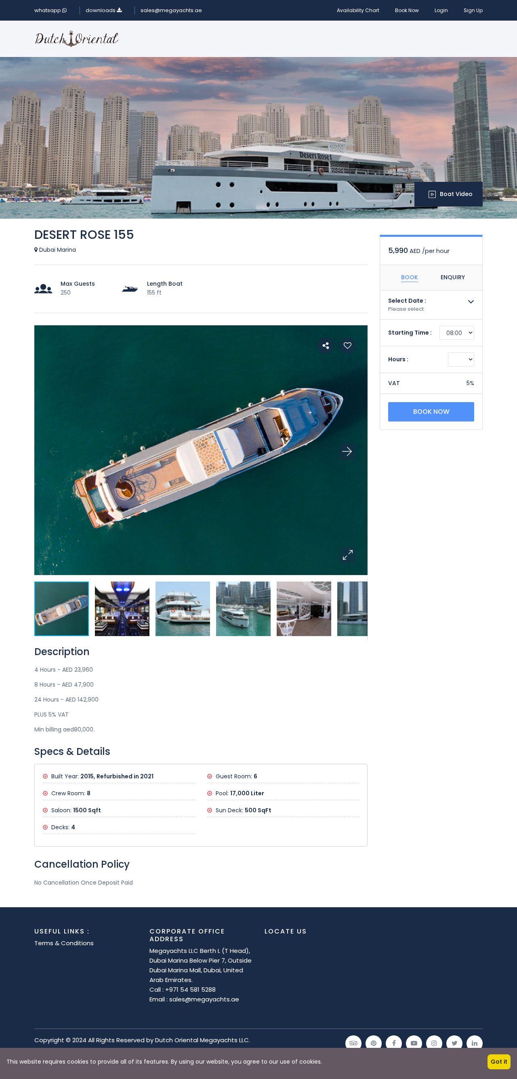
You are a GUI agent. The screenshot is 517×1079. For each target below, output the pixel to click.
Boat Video (456, 194)
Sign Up (473, 10)
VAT (394, 383)
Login (441, 10)
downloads (101, 10)
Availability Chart (358, 10)
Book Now (407, 10)
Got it (499, 1062)
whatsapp (48, 10)
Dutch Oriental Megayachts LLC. (202, 1040)
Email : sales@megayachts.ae (194, 999)
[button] (347, 555)
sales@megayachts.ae (171, 10)
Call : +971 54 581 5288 (182, 989)
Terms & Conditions (64, 943)
